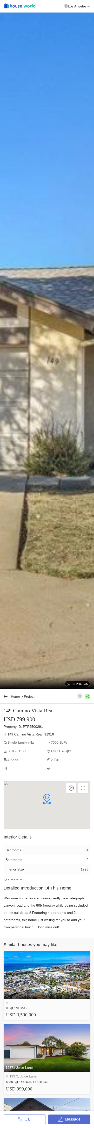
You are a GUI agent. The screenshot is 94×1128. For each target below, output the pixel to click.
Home (15, 696)
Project (29, 696)
